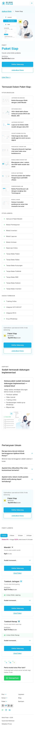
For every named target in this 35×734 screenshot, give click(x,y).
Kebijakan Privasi (7, 724)
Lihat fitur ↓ (6, 77)
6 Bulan (12, 535)
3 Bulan (4, 535)
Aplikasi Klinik (6, 11)
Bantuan (21, 701)
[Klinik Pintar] (9, 3)
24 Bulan (29, 535)
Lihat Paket (17, 573)
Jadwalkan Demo (17, 70)
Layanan (21, 694)
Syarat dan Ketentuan (8, 720)
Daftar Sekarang (18, 64)
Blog (19, 698)
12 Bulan (20, 535)
